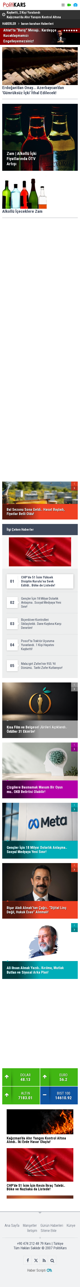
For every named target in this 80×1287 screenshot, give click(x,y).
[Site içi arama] (52, 1260)
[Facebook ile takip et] (28, 1260)
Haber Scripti (36, 1270)
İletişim (32, 1231)
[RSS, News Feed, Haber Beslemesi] (44, 1260)
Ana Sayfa (12, 1225)
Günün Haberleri (51, 1225)
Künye (71, 1225)
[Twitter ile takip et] (36, 1260)
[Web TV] (69, 5)
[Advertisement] (40, 263)
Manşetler (30, 1225)
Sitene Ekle (48, 1231)
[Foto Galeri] (75, 5)
